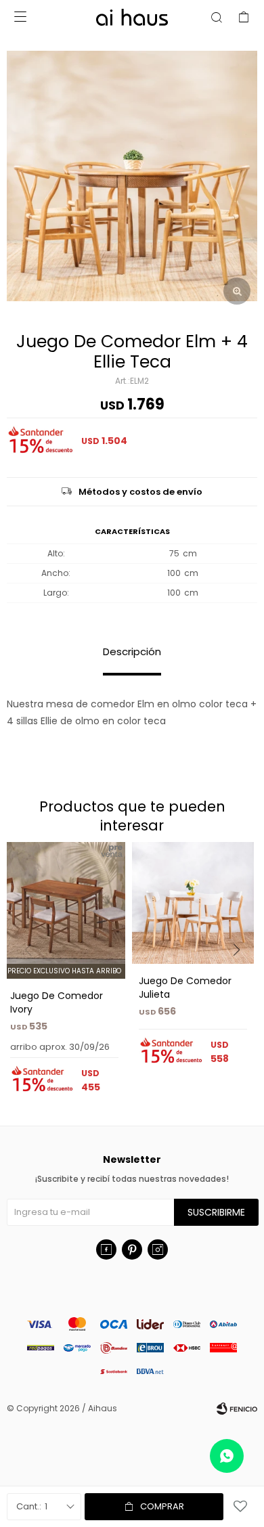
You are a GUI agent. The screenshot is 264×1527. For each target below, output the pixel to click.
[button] (241, 977)
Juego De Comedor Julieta (185, 987)
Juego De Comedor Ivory (56, 1002)
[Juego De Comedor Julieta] (193, 903)
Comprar (162, 1506)
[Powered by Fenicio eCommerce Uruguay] (237, 1408)
